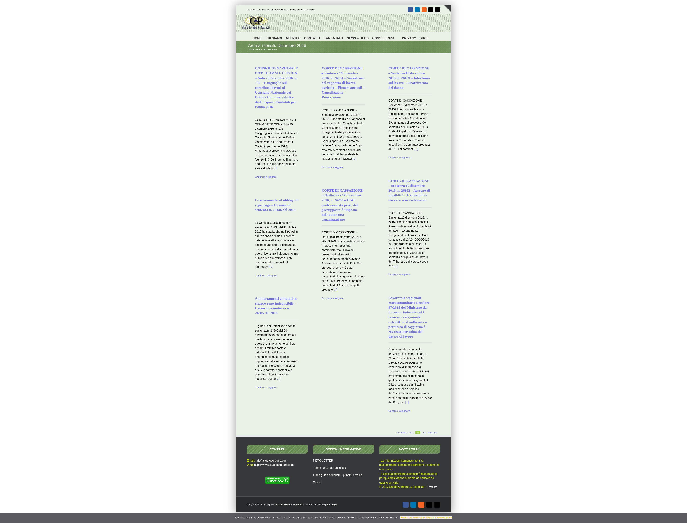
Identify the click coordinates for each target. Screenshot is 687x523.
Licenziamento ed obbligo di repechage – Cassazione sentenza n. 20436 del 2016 (276, 205)
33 (424, 432)
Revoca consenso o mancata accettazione (426, 517)
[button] (433, 36)
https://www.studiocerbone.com (274, 464)
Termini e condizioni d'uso (329, 467)
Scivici (317, 482)
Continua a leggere (266, 176)
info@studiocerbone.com (302, 9)
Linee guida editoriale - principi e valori (337, 475)
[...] (275, 168)
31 (411, 432)
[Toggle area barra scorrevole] (447, 8)
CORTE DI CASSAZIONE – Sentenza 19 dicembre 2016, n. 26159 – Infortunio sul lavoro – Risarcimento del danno (409, 77)
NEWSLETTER (323, 460)
